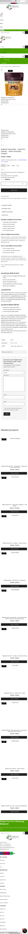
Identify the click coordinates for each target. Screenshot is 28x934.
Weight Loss (2, 925)
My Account (7, 49)
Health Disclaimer (3, 899)
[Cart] (1, 15)
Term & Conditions (4, 902)
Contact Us (2, 876)
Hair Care (2, 915)
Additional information (7, 211)
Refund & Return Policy (5, 896)
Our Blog (2, 883)
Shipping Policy (3, 892)
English (18, 0)
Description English (7, 205)
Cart (1, 867)
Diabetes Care (3, 909)
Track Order (2, 863)
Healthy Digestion (16, 66)
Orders (1, 23)
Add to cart (14, 190)
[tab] (14, 205)
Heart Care (2, 919)
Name (5, 394)
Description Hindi (6, 208)
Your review (7, 375)
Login (1, 27)
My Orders (4, 52)
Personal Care (8, 66)
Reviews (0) (5, 215)
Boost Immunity (3, 929)
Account (1, 20)
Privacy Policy (3, 889)
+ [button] (22, 184)
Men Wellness (3, 922)
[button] (13, 12)
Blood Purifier (10, 198)
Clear (2, 169)
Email (5, 401)
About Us (2, 873)
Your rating (6, 370)
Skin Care (2, 912)
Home (2, 66)
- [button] (5, 184)
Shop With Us (3, 879)
